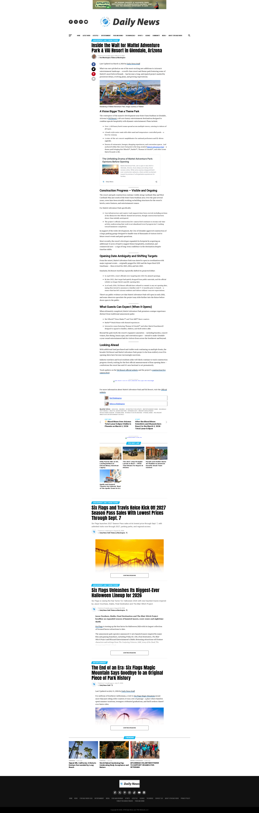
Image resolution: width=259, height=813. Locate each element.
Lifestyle (95, 35)
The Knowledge (130, 35)
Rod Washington (105, 57)
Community (156, 35)
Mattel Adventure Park (155, 147)
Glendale (163, 409)
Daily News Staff (133, 63)
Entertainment (106, 35)
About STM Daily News (175, 35)
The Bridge (149, 798)
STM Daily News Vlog (86, 798)
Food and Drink (118, 35)
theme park (120, 412)
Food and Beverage (117, 798)
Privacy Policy (185, 798)
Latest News (86, 35)
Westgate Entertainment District (112, 414)
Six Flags (99, 626)
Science (147, 35)
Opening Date (132, 411)
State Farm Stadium (107, 412)
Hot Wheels (104, 411)
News (76, 798)
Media (164, 35)
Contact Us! (159, 798)
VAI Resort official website (127, 370)
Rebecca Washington (118, 57)
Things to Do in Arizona (134, 412)
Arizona (115, 409)
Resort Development (146, 411)
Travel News (148, 412)
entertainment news (150, 409)
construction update (134, 409)
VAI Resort (112, 118)
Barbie (122, 409)
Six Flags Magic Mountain (144, 696)
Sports (140, 35)
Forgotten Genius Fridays (125, 801)
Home (78, 35)
